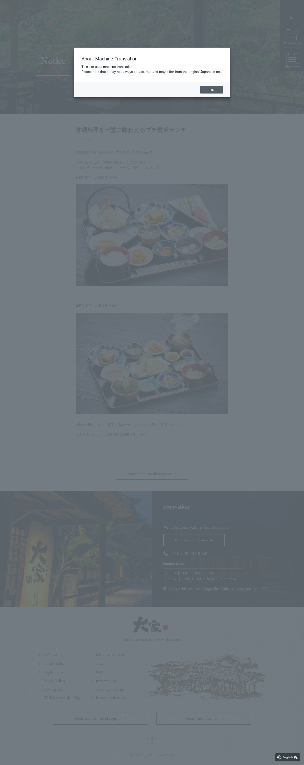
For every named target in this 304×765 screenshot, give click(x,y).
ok (211, 90)
